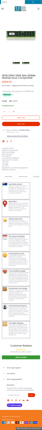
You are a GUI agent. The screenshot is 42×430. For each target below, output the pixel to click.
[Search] (33, 2)
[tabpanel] (21, 258)
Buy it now (21, 124)
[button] (38, 8)
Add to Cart (21, 118)
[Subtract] (4, 111)
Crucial (4, 101)
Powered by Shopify (8, 419)
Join (31, 395)
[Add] (13, 111)
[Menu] (3, 8)
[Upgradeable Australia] (20, 8)
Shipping (14, 85)
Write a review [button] (21, 357)
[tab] (8, 176)
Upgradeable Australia (8, 416)
